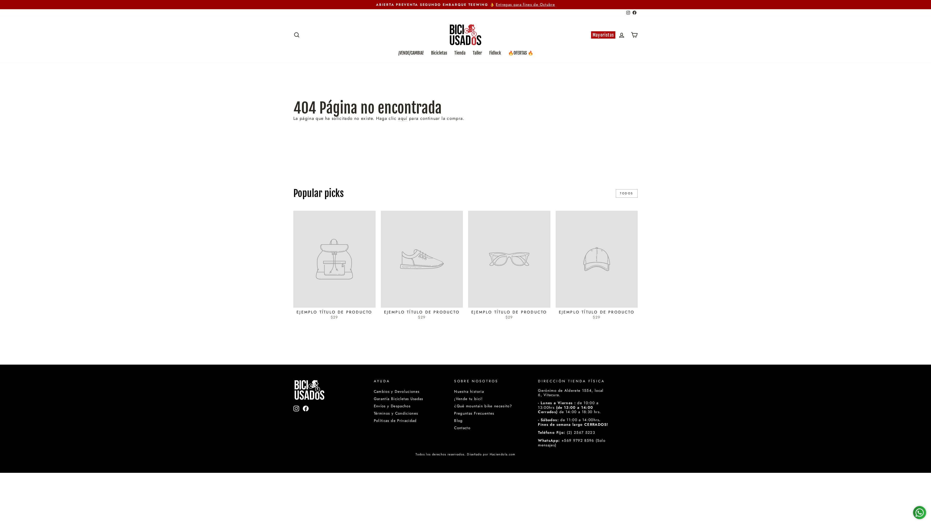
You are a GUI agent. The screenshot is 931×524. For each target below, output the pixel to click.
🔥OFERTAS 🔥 (520, 53)
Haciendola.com (502, 454)
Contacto (462, 428)
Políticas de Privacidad (395, 420)
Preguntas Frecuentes (474, 413)
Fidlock (495, 53)
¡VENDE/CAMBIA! (411, 53)
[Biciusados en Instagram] (296, 416)
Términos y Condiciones (396, 413)
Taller (477, 53)
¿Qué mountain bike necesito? (483, 406)
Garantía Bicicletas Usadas (398, 398)
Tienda (460, 53)
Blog (458, 420)
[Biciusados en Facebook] (306, 416)
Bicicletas (439, 53)
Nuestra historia (469, 391)
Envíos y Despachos (392, 406)
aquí (402, 119)
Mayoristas (603, 35)
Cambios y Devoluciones (397, 391)
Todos (627, 193)
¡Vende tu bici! (468, 398)
